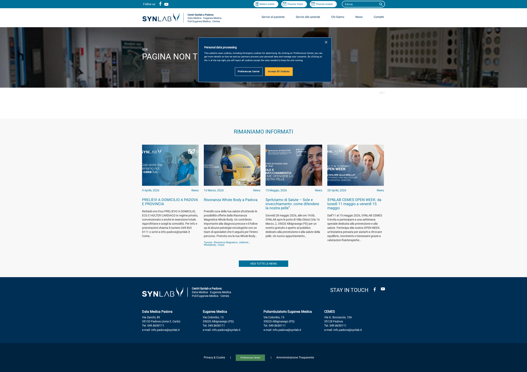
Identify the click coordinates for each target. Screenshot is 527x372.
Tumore (208, 242)
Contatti (379, 17)
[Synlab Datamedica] (182, 22)
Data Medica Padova (157, 312)
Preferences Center (250, 357)
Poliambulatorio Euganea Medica (288, 312)
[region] (265, 59)
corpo (221, 244)
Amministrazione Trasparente (295, 357)
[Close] (326, 42)
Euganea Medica (215, 312)
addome (243, 242)
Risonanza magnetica (226, 242)
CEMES (329, 312)
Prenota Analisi (324, 4)
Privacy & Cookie (214, 357)
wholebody (210, 244)
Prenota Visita (295, 4)
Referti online (267, 4)
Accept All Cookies (278, 71)
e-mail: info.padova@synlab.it (161, 330)
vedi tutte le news (263, 263)
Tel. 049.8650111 (153, 325)
